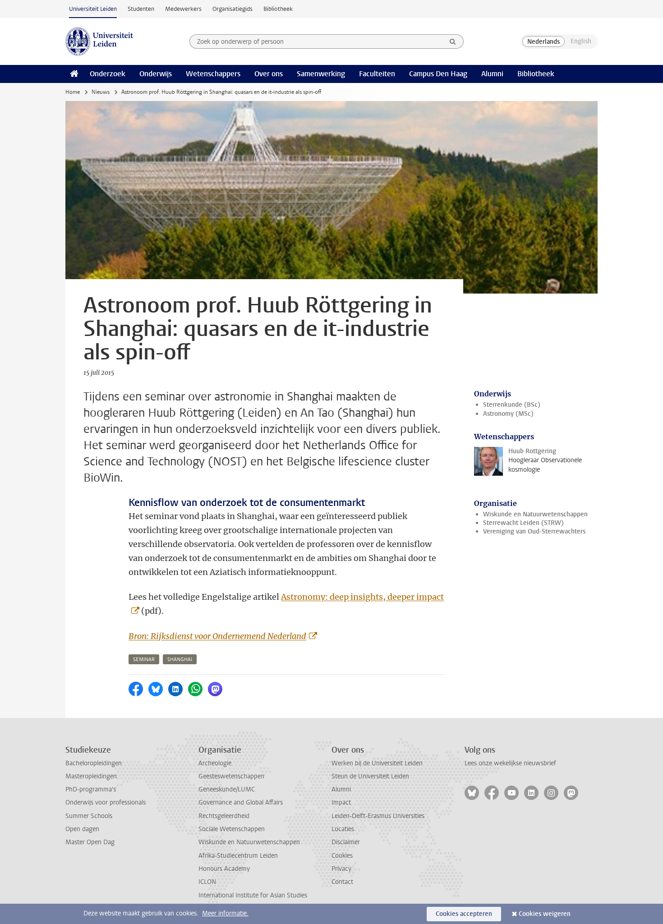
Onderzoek (107, 73)
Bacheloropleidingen (93, 763)
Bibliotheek (278, 9)
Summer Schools (88, 816)
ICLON (207, 882)
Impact (341, 802)
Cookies (342, 855)
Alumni (492, 73)
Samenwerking (321, 73)
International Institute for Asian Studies (252, 895)
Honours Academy (224, 868)
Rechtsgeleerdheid (223, 816)
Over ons (268, 73)
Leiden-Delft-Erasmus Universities (378, 816)
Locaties (343, 829)
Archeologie (214, 763)
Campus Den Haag (438, 73)
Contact (342, 882)
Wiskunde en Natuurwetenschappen (535, 514)
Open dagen (82, 829)
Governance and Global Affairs (240, 802)
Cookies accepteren (464, 914)
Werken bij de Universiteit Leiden (377, 763)
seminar (144, 659)
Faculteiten (377, 73)
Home (72, 92)
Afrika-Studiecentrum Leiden (238, 855)
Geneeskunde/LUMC (226, 789)
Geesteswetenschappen (231, 776)
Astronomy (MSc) (508, 413)
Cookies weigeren (545, 914)
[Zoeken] (453, 41)
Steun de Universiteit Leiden (370, 776)
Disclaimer (346, 842)
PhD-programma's (90, 789)
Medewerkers (183, 9)
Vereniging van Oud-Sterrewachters (534, 531)
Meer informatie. (225, 913)
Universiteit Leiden (93, 9)
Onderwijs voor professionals (105, 802)
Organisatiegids (232, 9)
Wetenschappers (213, 73)
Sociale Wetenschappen (231, 829)
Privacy (341, 868)
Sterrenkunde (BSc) (511, 404)
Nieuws (101, 92)
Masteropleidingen (91, 776)
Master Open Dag (90, 842)
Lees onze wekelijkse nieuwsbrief (510, 763)
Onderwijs (155, 73)
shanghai (179, 659)
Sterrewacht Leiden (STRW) (523, 523)
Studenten (141, 9)
